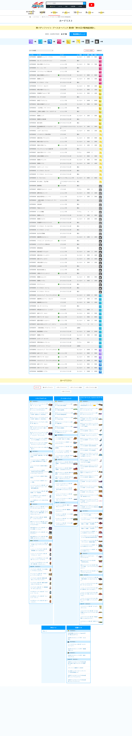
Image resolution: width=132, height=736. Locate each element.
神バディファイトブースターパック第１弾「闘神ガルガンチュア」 (64, 431)
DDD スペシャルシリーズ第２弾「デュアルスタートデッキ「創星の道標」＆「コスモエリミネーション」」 (39, 513)
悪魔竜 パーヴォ (41, 280)
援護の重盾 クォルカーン (43, 320)
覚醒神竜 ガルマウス (42, 302)
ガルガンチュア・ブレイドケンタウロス (47, 295)
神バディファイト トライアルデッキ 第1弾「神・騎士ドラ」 (39, 422)
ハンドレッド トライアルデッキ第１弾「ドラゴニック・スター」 (38, 554)
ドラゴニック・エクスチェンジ (45, 240)
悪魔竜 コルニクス (41, 277)
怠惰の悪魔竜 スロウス (42, 156)
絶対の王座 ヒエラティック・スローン (46, 324)
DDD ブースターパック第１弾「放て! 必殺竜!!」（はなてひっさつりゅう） (64, 477)
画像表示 (99, 50)
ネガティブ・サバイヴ (42, 338)
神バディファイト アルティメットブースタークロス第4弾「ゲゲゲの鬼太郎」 (89, 449)
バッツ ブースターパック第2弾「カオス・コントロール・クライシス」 (63, 451)
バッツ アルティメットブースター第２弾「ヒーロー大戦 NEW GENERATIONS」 (89, 536)
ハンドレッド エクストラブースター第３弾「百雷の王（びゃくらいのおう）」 (89, 588)
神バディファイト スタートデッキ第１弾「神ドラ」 (39, 448)
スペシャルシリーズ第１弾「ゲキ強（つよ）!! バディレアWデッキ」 (39, 574)
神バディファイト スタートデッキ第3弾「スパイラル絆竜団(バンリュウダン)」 (38, 439)
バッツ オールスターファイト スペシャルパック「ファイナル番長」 (89, 514)
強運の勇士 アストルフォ (43, 138)
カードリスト (36, 16)
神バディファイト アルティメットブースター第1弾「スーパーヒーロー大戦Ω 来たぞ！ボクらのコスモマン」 (89, 507)
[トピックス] (101, 12)
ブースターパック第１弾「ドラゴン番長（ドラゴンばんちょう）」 (64, 524)
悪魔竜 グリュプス (41, 159)
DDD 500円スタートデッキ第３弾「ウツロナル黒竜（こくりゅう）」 (39, 528)
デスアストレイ (41, 284)
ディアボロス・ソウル (42, 82)
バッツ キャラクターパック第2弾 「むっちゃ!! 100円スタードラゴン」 (89, 545)
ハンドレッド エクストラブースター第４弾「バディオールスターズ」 (89, 584)
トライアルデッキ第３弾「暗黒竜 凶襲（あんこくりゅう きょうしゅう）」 (38, 579)
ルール (60, 6)
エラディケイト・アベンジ (43, 346)
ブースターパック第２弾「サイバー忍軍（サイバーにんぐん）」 (64, 519)
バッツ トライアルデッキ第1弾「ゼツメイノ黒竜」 (38, 481)
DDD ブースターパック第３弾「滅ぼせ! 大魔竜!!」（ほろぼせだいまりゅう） (63, 469)
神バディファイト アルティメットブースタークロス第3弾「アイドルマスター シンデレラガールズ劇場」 (89, 461)
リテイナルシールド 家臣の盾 (44, 71)
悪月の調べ (40, 122)
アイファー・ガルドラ (42, 86)
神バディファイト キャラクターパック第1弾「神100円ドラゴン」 (89, 495)
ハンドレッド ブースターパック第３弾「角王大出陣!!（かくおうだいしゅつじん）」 (63, 490)
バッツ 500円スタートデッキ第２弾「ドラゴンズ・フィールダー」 (39, 496)
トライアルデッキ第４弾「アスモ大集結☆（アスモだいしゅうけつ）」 (39, 570)
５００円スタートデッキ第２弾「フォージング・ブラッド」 (39, 597)
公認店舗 (73, 6)
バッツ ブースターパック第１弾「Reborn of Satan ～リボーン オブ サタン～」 (64, 456)
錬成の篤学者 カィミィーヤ (44, 196)
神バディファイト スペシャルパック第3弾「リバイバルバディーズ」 (89, 409)
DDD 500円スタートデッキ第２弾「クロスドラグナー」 (39, 533)
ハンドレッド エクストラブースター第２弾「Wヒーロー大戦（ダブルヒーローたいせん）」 (89, 594)
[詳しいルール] (89, 12)
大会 (66, 6)
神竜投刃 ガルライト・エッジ (44, 189)
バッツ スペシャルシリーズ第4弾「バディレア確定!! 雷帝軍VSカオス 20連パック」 (38, 461)
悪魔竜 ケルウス (41, 218)
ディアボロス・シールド (43, 229)
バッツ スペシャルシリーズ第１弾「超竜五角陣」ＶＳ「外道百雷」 (39, 492)
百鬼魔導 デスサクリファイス (44, 222)
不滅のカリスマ (41, 208)
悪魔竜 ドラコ (40, 163)
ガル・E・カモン (41, 97)
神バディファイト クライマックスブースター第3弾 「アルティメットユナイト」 (89, 434)
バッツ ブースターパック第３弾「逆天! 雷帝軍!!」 (63, 447)
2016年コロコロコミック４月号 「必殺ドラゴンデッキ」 (77, 656)
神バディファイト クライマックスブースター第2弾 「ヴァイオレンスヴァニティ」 (89, 482)
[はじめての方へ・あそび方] (31, 12)
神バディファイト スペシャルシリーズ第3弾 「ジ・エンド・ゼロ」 (39, 404)
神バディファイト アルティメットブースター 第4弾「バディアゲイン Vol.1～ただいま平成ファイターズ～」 (89, 455)
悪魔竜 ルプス (40, 78)
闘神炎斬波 (40, 248)
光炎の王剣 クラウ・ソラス (44, 152)
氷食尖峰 (39, 204)
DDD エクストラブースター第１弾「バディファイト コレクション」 (89, 571)
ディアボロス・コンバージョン (45, 174)
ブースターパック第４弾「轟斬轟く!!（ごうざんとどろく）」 (64, 510)
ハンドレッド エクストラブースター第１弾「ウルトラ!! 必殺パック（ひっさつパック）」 (89, 600)
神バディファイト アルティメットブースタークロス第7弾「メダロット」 (89, 430)
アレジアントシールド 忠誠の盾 (45, 148)
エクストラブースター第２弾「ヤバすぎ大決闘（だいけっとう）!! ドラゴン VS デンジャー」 (89, 612)
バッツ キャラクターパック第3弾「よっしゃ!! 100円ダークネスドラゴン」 (89, 532)
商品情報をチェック (79, 34)
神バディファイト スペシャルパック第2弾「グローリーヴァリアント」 (89, 413)
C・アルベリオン (41, 177)
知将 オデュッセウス (42, 258)
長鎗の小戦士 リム (41, 145)
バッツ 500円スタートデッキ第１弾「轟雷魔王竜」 (39, 501)
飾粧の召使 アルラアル (42, 141)
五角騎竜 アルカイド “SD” (43, 93)
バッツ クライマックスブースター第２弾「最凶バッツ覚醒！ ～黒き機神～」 (89, 523)
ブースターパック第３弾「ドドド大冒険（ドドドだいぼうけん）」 (64, 515)
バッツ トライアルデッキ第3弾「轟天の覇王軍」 (38, 466)
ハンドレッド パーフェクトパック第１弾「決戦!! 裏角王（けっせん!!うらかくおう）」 (89, 579)
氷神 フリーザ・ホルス (42, 317)
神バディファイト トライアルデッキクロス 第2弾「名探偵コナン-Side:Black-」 (39, 413)
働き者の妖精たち (41, 269)
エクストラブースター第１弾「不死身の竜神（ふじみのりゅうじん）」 (89, 617)
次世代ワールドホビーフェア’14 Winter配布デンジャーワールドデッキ (77, 676)
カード (53, 6)
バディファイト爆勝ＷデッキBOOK (75, 667)
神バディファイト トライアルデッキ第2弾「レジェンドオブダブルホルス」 (38, 409)
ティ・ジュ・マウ (41, 67)
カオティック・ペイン (42, 167)
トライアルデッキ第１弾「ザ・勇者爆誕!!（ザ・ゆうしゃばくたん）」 (39, 588)
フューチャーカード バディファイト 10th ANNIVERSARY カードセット (89, 404)
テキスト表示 (89, 50)
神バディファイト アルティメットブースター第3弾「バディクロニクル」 (89, 491)
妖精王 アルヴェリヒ (42, 100)
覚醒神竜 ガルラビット (42, 237)
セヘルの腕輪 (40, 211)
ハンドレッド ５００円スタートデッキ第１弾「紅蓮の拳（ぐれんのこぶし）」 (39, 563)
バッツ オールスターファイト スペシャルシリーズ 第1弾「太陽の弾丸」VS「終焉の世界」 (39, 455)
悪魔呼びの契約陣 (41, 119)
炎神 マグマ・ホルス (42, 313)
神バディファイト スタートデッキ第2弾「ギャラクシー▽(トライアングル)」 (38, 443)
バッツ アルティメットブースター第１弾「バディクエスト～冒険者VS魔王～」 (89, 541)
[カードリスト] (54, 12)
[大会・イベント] (78, 12)
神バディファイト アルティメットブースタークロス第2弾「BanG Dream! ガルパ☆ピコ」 (89, 467)
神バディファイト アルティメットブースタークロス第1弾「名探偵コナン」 (89, 476)
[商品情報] (42, 12)
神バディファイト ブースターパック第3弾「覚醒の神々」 (64, 422)
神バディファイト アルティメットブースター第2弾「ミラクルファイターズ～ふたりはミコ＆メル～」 (89, 501)
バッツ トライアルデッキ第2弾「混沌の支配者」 (38, 477)
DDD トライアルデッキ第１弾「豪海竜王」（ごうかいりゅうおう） (38, 518)
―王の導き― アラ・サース (44, 107)
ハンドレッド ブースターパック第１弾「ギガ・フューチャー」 (63, 499)
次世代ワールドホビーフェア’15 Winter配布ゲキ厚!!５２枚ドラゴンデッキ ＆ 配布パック (77, 663)
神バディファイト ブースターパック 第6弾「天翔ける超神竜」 (64, 409)
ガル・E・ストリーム (42, 306)
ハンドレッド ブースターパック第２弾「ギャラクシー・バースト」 (63, 494)
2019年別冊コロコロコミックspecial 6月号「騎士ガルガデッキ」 (77, 634)
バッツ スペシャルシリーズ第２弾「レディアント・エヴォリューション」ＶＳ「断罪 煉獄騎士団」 (39, 487)
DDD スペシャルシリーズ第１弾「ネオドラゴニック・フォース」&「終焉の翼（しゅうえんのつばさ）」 (39, 523)
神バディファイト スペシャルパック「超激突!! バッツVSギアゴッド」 (89, 472)
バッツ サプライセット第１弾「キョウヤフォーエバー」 (77, 645)
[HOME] (30, 17)
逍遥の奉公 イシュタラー (43, 255)
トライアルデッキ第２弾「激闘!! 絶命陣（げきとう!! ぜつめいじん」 (38, 583)
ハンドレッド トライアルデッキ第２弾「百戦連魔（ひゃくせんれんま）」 (38, 550)
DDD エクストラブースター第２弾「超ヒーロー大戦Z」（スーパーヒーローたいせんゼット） (89, 566)
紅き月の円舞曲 (41, 233)
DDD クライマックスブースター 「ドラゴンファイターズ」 (89, 556)
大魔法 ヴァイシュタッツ (43, 273)
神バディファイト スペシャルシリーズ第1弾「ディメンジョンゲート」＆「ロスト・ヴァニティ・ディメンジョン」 (39, 434)
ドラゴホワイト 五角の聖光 (44, 134)
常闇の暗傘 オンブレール (43, 342)
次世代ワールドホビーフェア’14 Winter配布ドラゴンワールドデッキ (77, 680)
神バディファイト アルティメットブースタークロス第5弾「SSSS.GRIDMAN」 (89, 445)
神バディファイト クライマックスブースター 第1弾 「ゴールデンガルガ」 (89, 487)
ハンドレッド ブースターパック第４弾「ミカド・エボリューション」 (63, 484)
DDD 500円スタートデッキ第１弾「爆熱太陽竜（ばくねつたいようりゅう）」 (39, 537)
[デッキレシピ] (66, 12)
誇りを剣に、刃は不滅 (42, 181)
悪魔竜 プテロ (40, 335)
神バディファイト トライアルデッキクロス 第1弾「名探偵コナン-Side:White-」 (39, 418)
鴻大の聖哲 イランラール (43, 64)
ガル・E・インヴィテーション (44, 60)
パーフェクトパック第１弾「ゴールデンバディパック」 (89, 607)
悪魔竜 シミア (40, 115)
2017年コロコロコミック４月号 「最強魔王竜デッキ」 (77, 649)
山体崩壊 (39, 266)
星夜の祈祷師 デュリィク (43, 104)
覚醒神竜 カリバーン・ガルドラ (45, 298)
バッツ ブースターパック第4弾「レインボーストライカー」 (64, 443)
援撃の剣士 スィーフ (42, 193)
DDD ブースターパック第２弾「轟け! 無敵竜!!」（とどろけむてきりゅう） (64, 473)
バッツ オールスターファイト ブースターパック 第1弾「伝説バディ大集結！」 (64, 438)
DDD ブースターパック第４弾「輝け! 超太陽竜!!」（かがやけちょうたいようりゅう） (64, 464)
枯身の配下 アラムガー (42, 251)
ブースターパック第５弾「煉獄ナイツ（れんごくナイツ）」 (63, 506)
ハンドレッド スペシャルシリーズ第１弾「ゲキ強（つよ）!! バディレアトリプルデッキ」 (39, 545)
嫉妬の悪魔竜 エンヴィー (43, 75)
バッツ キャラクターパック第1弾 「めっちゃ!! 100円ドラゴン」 (89, 550)
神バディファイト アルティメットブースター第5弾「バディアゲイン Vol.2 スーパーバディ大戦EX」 (89, 425)
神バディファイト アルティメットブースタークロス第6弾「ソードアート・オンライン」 (89, 440)
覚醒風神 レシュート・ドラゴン (45, 57)
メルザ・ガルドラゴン (42, 130)
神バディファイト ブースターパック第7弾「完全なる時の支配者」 (64, 404)
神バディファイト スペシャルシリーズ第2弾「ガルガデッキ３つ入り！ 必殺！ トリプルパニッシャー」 (39, 428)
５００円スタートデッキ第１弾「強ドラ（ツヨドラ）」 (39, 601)
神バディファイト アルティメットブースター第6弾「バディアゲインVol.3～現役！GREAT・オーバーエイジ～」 (89, 419)
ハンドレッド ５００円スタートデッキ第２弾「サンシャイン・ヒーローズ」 (39, 559)
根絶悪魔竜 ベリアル (42, 331)
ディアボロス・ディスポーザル (45, 226)
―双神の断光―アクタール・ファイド (46, 327)
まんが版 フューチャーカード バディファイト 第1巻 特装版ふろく (77, 671)
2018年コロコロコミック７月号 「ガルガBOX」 (77, 638)
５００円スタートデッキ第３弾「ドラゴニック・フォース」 (39, 592)
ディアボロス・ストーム (43, 287)
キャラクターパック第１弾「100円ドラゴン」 (89, 622)
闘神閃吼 (39, 185)
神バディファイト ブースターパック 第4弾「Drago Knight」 (64, 418)
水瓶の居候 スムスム (42, 262)
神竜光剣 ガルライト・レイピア (45, 309)
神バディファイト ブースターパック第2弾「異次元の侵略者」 (64, 427)
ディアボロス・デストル (43, 291)
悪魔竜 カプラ (40, 215)
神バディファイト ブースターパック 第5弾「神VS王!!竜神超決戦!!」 (64, 413)
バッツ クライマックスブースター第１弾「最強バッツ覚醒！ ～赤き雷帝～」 (89, 527)
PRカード (45, 631)
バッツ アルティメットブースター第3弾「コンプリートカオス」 (89, 518)
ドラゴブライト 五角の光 (43, 244)
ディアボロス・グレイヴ (43, 170)
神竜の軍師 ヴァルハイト (43, 89)
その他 (80, 6)
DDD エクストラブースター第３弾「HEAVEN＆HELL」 (87, 561)
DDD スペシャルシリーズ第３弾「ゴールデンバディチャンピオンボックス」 (39, 507)
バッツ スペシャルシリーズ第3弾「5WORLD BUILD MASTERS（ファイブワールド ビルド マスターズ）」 (39, 472)
